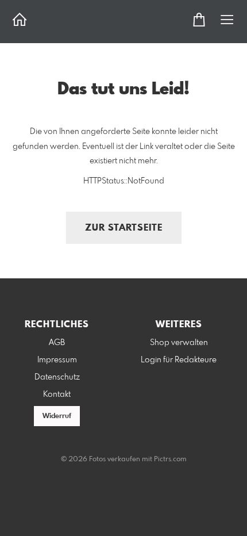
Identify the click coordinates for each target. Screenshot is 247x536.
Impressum (57, 360)
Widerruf (57, 416)
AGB (57, 343)
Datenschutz (57, 377)
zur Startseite (124, 228)
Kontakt (57, 394)
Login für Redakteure (179, 360)
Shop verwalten (179, 343)
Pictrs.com (170, 459)
